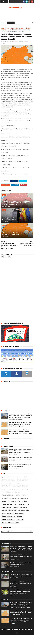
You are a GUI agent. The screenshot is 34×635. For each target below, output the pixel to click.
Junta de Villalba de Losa (8, 522)
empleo (18, 495)
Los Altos (15, 507)
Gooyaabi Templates (27, 629)
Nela (17, 522)
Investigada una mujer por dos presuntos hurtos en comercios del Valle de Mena (20, 458)
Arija (15, 504)
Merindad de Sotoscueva (13, 492)
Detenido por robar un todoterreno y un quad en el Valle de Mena (20, 465)
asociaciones (24, 498)
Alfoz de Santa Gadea (23, 510)
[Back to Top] (17, 633)
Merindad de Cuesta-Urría (8, 516)
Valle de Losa (25, 489)
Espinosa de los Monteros (17, 28)
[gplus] (32, 1)
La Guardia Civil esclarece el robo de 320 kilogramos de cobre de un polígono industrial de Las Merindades (21, 591)
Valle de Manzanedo (23, 504)
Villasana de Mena (6, 507)
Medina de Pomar (12, 477)
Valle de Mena (5, 480)
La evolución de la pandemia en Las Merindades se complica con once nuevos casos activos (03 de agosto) (20, 431)
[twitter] (27, 1)
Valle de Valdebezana (18, 486)
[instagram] (29, 1)
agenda (4, 477)
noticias (28, 28)
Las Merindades (21, 480)
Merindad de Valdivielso (8, 495)
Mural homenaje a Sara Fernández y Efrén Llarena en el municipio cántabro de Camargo (20, 583)
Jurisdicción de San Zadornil (9, 510)
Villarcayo (27, 477)
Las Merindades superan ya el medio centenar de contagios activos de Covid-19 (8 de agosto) (20, 424)
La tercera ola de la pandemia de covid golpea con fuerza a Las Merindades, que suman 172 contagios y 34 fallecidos (16, 202)
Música (3, 492)
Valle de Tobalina (6, 486)
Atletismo (4, 498)
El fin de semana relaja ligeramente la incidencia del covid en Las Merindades (16, 233)
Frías (19, 501)
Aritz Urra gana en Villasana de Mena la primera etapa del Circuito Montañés (21, 575)
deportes (19, 483)
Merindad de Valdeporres (13, 489)
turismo (24, 495)
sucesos (21, 477)
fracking (25, 501)
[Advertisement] (17, 302)
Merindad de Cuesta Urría (8, 519)
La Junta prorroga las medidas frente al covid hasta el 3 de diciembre (16, 218)
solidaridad (4, 501)
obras (3, 489)
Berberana (19, 516)
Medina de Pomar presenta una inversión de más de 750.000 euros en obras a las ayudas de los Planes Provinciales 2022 (21, 450)
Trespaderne (12, 501)
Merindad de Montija (7, 504)
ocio (28, 480)
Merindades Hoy (15, 8)
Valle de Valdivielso (19, 513)
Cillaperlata (20, 519)
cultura (13, 480)
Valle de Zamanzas (14, 498)
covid (7, 28)
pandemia (3, 29)
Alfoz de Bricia (23, 507)
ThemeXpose (10, 629)
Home (2, 23)
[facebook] (24, 1)
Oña (27, 486)
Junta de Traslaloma (7, 513)
